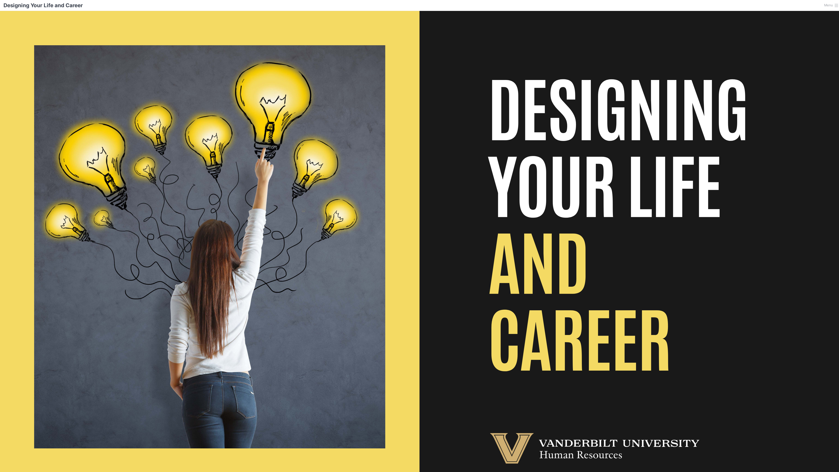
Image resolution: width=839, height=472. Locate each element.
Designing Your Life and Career (43, 5)
